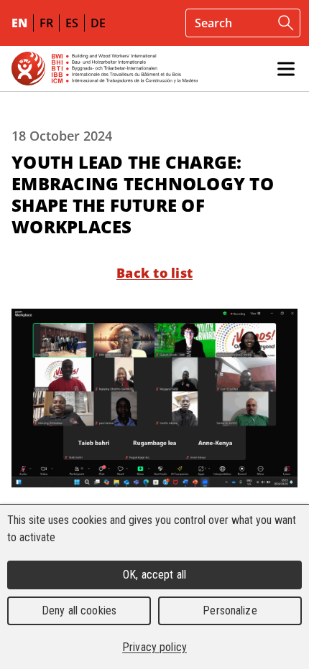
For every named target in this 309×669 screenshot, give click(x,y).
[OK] (286, 23)
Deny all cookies (79, 610)
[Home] (104, 68)
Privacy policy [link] (154, 647)
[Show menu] (286, 69)
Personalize (230, 610)
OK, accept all (154, 574)
